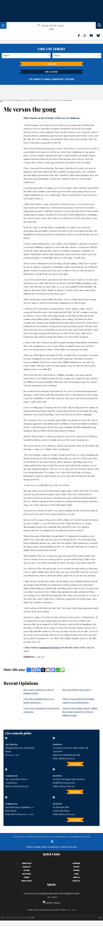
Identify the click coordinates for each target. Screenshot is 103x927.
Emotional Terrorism (49, 647)
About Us (76, 877)
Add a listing (51, 71)
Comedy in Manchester (51, 847)
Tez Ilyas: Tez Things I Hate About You (69, 779)
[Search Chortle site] (99, 25)
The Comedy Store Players (16, 779)
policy (32, 917)
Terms (76, 874)
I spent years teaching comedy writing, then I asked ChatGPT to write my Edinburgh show (80, 712)
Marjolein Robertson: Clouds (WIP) (19, 748)
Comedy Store (11, 783)
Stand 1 (8, 751)
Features (76, 870)
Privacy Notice (26, 881)
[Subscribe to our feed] (52, 841)
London (47, 79)
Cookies (26, 877)
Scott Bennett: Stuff (61, 807)
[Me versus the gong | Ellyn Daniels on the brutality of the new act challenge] (51, 101)
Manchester (58, 79)
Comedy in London (33, 847)
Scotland (69, 79)
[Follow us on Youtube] (93, 35)
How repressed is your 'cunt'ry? (77, 689)
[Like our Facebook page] (80, 35)
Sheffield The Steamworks (64, 783)
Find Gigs (51, 64)
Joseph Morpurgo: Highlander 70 (19, 807)
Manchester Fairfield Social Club (66, 755)
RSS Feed (27, 870)
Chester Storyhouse (61, 810)
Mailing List (27, 867)
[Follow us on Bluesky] (100, 35)
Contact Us (76, 881)
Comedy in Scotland (69, 847)
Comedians (76, 863)
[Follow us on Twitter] (86, 35)
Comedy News (27, 863)
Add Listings (26, 874)
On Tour (76, 867)
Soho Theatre (11, 810)
